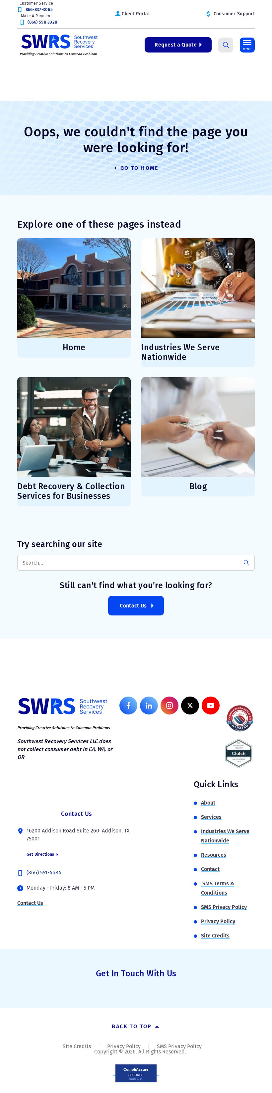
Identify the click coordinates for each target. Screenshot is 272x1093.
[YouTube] (211, 705)
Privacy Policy (218, 921)
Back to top (133, 1026)
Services (211, 817)
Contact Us (133, 605)
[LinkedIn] (149, 705)
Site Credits (215, 935)
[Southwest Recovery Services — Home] (58, 41)
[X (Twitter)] (190, 705)
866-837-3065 (39, 9)
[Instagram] (169, 705)
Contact (210, 869)
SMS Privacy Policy (224, 907)
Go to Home (138, 168)
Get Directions (41, 854)
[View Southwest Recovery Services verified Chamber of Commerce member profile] (240, 718)
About (208, 803)
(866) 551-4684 (44, 872)
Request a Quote (176, 45)
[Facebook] (128, 705)
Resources (213, 855)
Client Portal (136, 14)
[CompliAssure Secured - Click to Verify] (136, 1073)
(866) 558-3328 (42, 22)
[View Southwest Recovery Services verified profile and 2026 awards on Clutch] (238, 753)
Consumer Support (234, 14)
